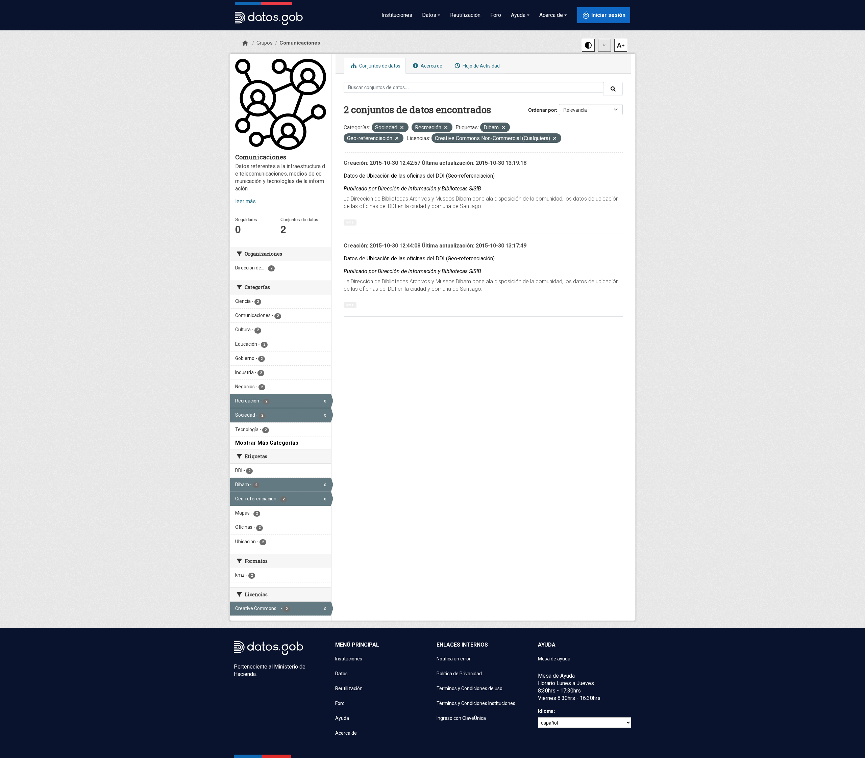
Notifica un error (454, 658)
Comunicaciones (299, 43)
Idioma (545, 710)
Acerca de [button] (551, 15)
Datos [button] (429, 15)
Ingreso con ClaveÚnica (461, 718)
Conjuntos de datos (379, 66)
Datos (341, 673)
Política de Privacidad (459, 673)
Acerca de (431, 66)
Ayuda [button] (518, 15)
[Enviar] (613, 89)
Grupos (264, 43)
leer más (245, 201)
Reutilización (465, 15)
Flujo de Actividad (481, 66)
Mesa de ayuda (554, 658)
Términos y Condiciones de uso (469, 688)
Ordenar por (542, 109)
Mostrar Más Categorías (266, 443)
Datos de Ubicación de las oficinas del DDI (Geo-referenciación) (419, 176)
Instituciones (396, 15)
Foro (495, 15)
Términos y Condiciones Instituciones (476, 703)
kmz (350, 222)
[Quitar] (402, 128)
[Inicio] (245, 43)
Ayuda (342, 718)
